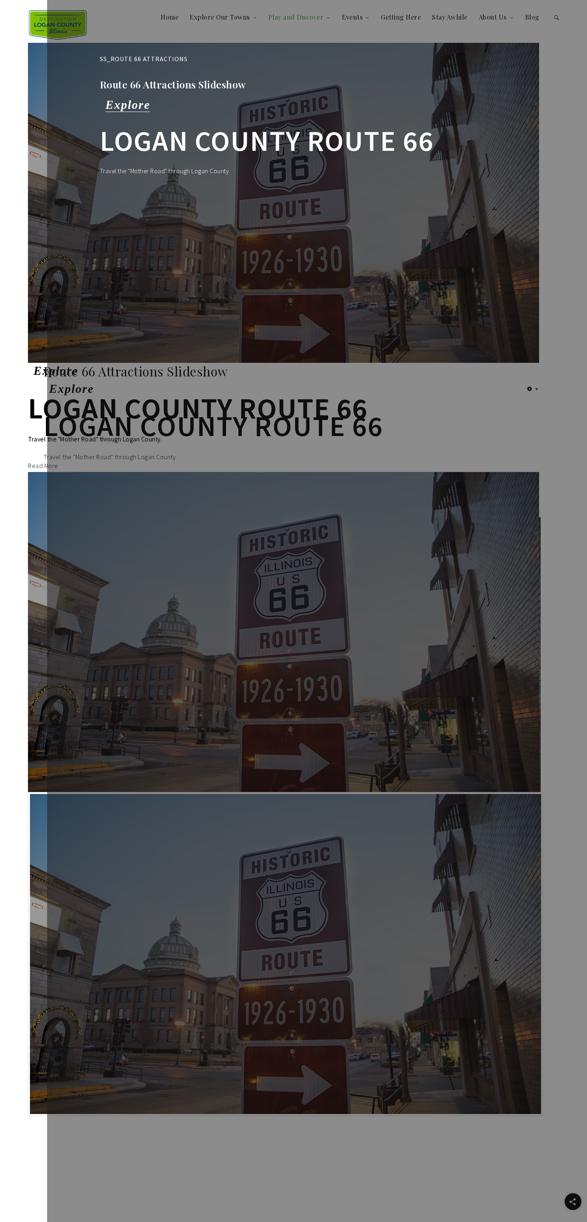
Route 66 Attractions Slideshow (173, 84)
